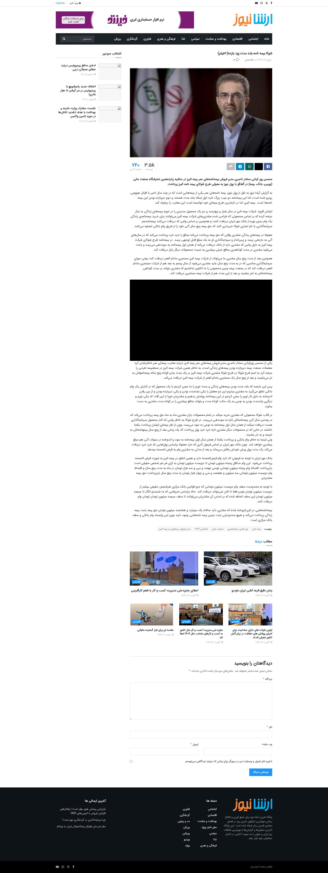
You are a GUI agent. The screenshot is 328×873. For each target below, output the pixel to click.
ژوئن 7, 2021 (88, 99)
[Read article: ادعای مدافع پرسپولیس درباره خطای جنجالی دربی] (110, 72)
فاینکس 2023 (201, 529)
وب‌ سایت (267, 744)
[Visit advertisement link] (125, 19)
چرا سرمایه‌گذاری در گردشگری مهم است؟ (84, 820)
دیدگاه (267, 679)
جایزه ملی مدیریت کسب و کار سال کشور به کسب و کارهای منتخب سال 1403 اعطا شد (201, 633)
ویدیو (187, 839)
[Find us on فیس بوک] (73, 867)
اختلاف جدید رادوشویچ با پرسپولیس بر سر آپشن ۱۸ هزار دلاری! (78, 90)
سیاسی (195, 39)
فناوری (147, 39)
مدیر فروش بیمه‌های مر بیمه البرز (174, 529)
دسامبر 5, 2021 (87, 74)
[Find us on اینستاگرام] (63, 867)
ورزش (117, 39)
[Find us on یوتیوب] (57, 867)
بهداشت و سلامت (216, 39)
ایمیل (194, 744)
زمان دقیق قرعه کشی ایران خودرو (252, 590)
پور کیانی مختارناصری (238, 529)
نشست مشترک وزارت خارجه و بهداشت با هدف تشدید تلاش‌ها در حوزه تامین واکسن (77, 112)
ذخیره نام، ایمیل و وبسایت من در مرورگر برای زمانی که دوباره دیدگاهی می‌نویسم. (228, 761)
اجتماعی (253, 39)
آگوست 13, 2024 (188, 595)
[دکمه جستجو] (64, 38)
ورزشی (186, 833)
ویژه (187, 845)
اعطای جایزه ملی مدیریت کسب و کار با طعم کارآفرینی (164, 590)
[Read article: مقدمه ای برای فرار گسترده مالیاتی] (151, 614)
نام (269, 727)
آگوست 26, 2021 (86, 121)
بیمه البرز (256, 529)
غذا (183, 39)
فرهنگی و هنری (166, 39)
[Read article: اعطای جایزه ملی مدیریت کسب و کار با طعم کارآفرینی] (164, 568)
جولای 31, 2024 (164, 634)
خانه (266, 39)
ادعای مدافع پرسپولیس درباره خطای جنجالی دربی (78, 67)
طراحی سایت (266, 866)
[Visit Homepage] (252, 20)
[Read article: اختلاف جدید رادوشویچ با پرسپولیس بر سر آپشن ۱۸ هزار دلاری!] (110, 93)
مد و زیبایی (184, 821)
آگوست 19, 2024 (263, 595)
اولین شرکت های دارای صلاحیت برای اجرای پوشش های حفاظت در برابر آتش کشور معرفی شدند (251, 633)
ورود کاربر (74, 3)
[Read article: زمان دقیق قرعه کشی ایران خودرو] (238, 568)
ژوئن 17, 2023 (264, 60)
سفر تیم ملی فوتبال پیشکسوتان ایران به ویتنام (81, 826)
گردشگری (132, 39)
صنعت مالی (217, 529)
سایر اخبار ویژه (209, 827)
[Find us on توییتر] (68, 867)
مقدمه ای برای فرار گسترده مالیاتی (155, 630)
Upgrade (60, 3)
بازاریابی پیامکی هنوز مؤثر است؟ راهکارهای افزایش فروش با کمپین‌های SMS (83, 811)
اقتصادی (237, 39)
